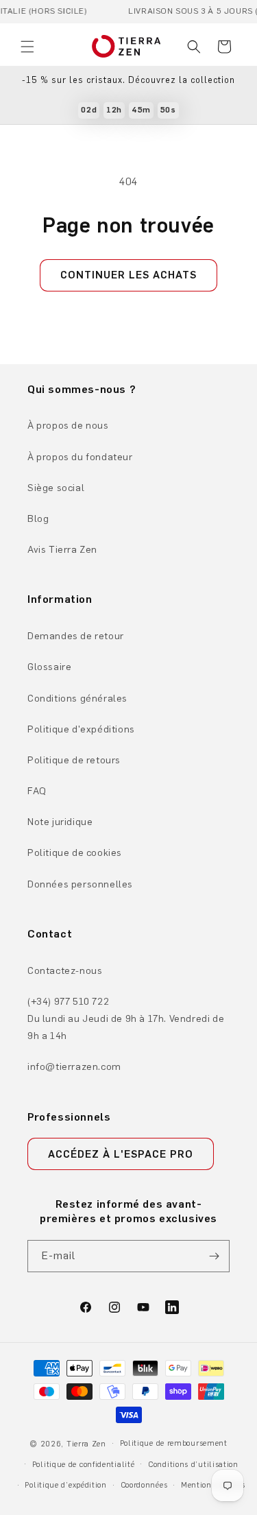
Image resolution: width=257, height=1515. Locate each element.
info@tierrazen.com (74, 1067)
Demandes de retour (75, 636)
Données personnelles (80, 884)
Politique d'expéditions (81, 729)
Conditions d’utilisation (193, 1464)
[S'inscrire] (214, 1256)
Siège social (55, 488)
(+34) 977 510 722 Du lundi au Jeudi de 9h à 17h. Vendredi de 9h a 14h (125, 1019)
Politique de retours (74, 760)
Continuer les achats (128, 275)
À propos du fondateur (80, 457)
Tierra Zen (86, 1444)
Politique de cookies (74, 853)
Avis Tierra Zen (62, 550)
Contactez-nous (64, 971)
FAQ (37, 791)
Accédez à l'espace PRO (120, 1154)
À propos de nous (68, 425)
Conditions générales (77, 698)
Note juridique (60, 822)
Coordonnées (144, 1485)
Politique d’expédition (65, 1485)
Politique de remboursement (174, 1443)
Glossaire (49, 667)
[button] (27, 47)
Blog (38, 519)
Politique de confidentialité (83, 1464)
